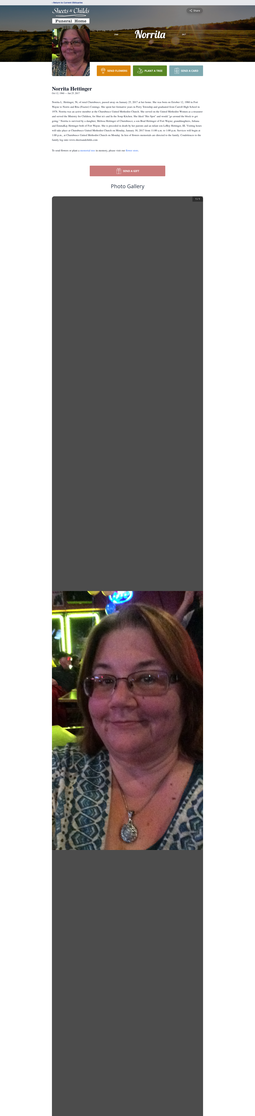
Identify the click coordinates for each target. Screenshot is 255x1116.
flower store (132, 150)
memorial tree (87, 150)
